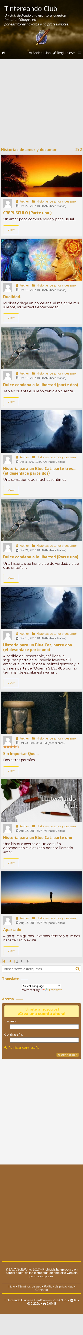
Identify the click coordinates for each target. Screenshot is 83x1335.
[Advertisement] (41, 101)
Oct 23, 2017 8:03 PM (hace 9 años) (41, 743)
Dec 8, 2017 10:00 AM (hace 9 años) (42, 461)
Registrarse (65, 53)
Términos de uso (29, 1286)
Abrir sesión (41, 53)
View (11, 229)
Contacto (41, 1290)
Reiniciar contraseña (23, 1048)
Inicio (11, 1286)
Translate (56, 990)
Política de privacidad (58, 1286)
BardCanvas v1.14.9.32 (50, 1300)
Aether (24, 201)
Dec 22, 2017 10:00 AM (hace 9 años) (42, 206)
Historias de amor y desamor (56, 201)
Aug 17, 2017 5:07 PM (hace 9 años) (42, 830)
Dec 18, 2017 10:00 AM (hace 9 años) (42, 290)
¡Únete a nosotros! (41, 1011)
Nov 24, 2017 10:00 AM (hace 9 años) (42, 550)
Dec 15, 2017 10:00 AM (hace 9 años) (42, 378)
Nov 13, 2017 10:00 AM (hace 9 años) (42, 638)
